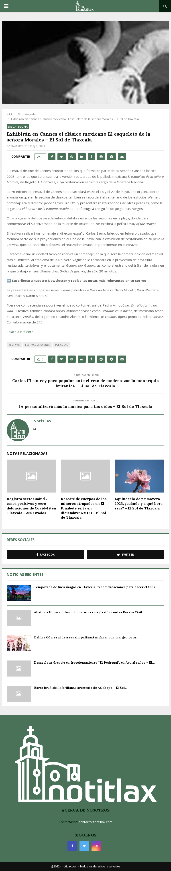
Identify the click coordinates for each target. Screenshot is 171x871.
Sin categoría (18, 127)
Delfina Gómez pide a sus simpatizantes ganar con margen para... (86, 637)
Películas (61, 344)
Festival (14, 344)
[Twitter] (84, 846)
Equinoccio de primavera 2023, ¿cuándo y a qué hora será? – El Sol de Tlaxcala (139, 503)
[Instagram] (96, 846)
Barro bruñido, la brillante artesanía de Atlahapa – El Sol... (81, 688)
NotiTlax (17, 146)
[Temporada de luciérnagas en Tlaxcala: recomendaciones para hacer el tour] (19, 593)
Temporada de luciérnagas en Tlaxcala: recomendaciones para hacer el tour (94, 587)
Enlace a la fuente (20, 331)
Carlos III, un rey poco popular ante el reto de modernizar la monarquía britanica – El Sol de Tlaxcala (85, 383)
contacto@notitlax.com (95, 822)
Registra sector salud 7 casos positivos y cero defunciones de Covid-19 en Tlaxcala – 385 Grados (31, 506)
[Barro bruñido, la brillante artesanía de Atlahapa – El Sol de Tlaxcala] (19, 694)
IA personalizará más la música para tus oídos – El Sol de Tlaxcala (85, 406)
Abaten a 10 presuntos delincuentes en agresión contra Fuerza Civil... (89, 612)
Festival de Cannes (37, 344)
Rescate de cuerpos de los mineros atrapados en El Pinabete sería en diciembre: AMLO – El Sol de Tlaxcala (83, 508)
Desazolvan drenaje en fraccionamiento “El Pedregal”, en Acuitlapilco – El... (94, 662)
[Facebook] (72, 846)
